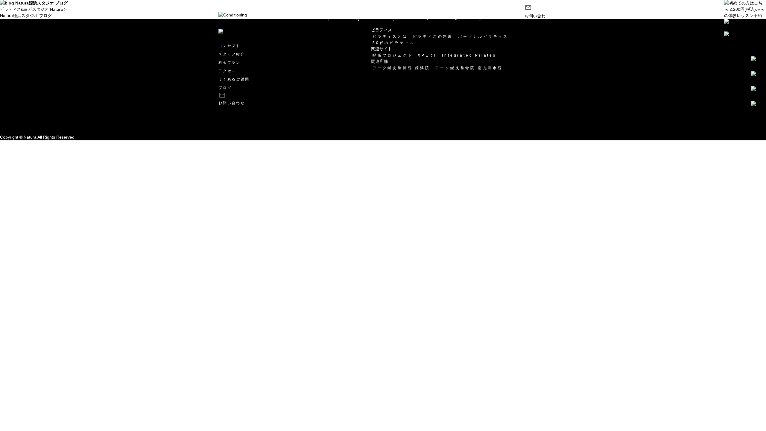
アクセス (460, 16)
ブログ (483, 16)
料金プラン (434, 16)
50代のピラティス (394, 43)
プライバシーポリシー (21, 124)
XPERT (427, 55)
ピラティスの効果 (433, 36)
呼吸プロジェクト (393, 55)
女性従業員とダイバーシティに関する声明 (40, 130)
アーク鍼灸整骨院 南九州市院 (469, 68)
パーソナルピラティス (483, 36)
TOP (312, 13)
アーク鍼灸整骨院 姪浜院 (401, 68)
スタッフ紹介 (403, 16)
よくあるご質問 (234, 79)
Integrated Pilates (469, 55)
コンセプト (336, 16)
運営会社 (8, 118)
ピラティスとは (369, 16)
